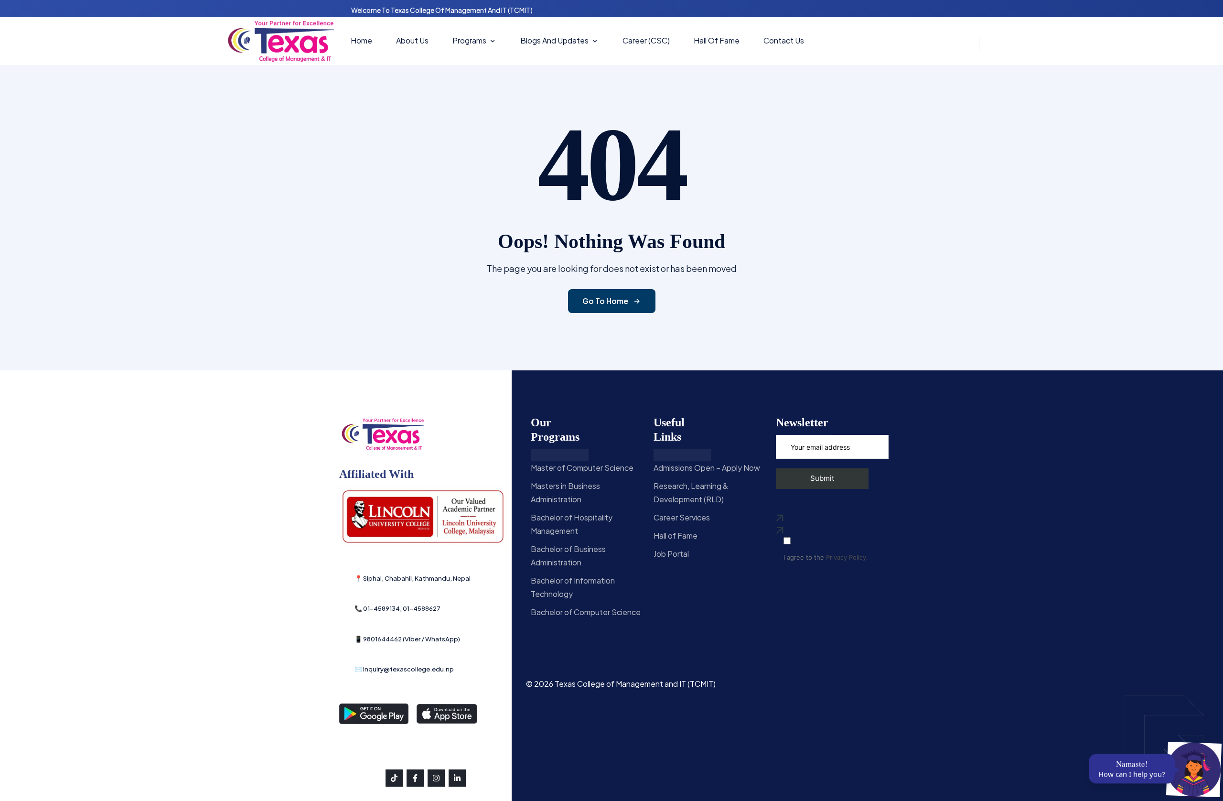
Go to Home (605, 301)
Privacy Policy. (847, 557)
